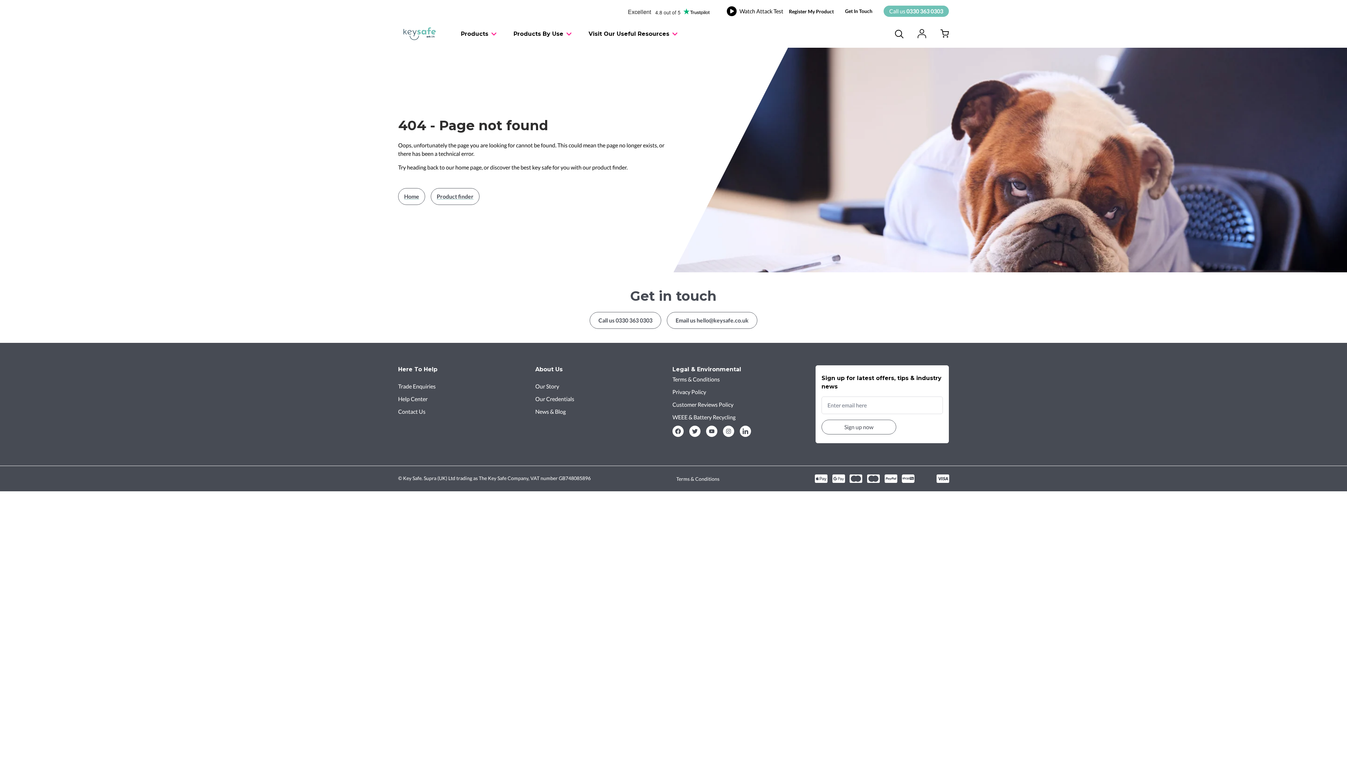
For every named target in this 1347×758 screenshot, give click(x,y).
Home (411, 196)
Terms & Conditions (697, 479)
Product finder (455, 196)
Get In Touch (858, 11)
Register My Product (811, 11)
